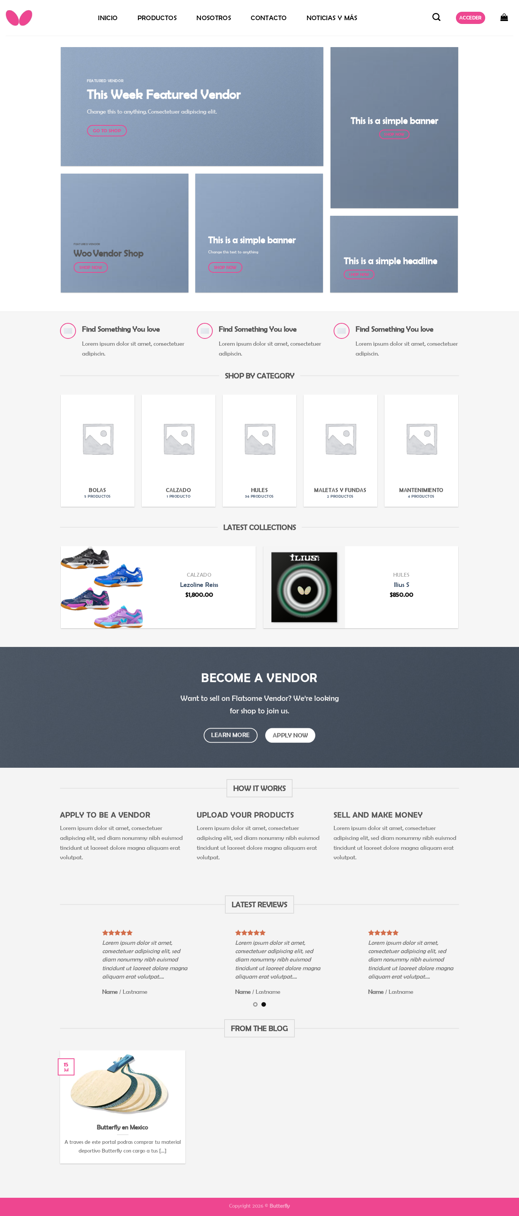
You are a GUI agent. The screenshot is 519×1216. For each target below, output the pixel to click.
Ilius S (401, 584)
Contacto (268, 18)
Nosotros (213, 18)
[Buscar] (436, 17)
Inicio (107, 18)
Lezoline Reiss (199, 584)
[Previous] (53, 438)
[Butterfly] (44, 18)
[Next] (466, 438)
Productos (157, 18)
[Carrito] (504, 17)
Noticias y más (332, 18)
